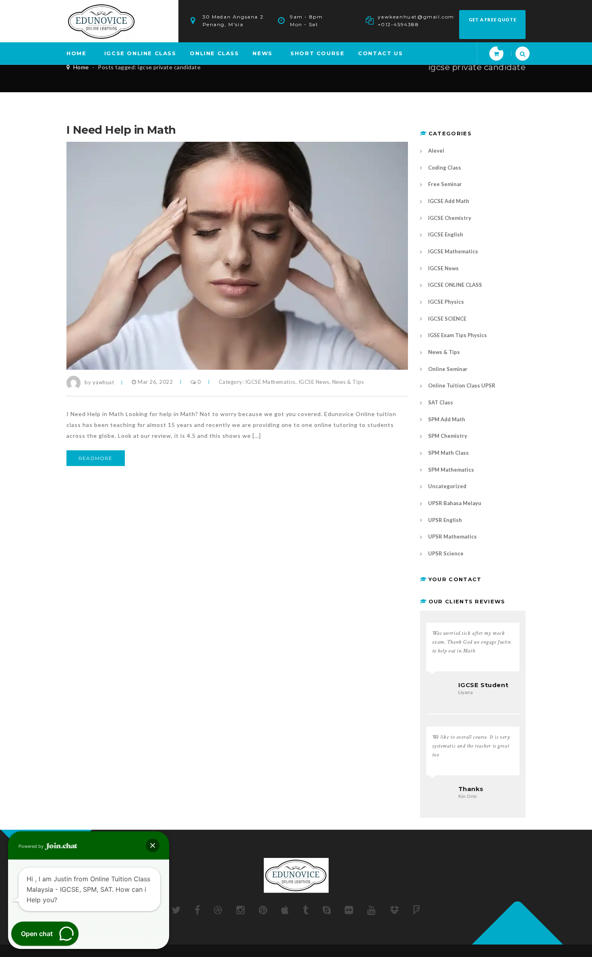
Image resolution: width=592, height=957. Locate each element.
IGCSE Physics (446, 301)
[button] (152, 845)
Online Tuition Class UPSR (461, 385)
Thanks (471, 789)
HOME (76, 53)
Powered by (32, 846)
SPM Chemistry (447, 436)
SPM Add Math (446, 419)
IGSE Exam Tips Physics (457, 335)
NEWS (262, 53)
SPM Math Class (448, 453)
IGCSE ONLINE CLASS (140, 53)
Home (81, 67)
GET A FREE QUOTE (492, 19)
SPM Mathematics (451, 469)
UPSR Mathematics (452, 536)
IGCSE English (445, 234)
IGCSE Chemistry (449, 218)
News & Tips (348, 382)
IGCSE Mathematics (270, 382)
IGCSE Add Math (448, 201)
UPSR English (445, 520)
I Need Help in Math (121, 130)
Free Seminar (445, 184)
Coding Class (444, 167)
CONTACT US (380, 53)
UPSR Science (446, 553)
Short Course (317, 53)
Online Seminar (448, 369)
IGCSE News (313, 382)
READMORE (96, 458)
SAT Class (440, 402)
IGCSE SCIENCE (447, 318)
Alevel (436, 150)
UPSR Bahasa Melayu (454, 503)
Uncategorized (447, 486)
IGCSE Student (483, 685)
